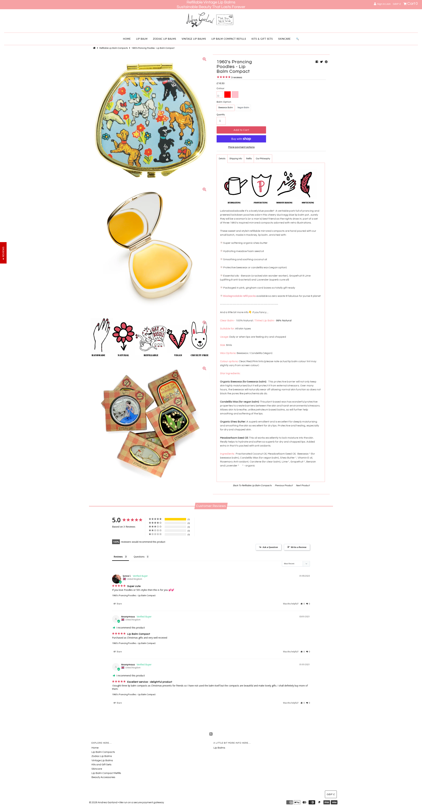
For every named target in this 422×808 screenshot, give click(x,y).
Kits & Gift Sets (262, 38)
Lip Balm (142, 38)
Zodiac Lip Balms (164, 38)
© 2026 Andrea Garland (103, 802)
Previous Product (284, 485)
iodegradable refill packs (240, 296)
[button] (302, 603)
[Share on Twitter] (321, 62)
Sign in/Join (383, 4)
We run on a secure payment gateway (141, 802)
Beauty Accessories (103, 777)
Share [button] (119, 603)
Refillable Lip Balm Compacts (113, 48)
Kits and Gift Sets (101, 764)
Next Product (303, 485)
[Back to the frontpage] (94, 48)
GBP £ (397, 4)
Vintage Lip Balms (194, 38)
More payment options (241, 147)
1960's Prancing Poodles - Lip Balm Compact (133, 595)
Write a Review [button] (298, 547)
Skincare (284, 38)
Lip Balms (219, 747)
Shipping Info (235, 158)
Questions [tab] (139, 556)
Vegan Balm (243, 107)
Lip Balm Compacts (103, 752)
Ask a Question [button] (270, 547)
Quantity (221, 114)
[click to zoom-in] (204, 59)
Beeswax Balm (225, 107)
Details (222, 158)
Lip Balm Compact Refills (228, 38)
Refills (249, 158)
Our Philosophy (263, 158)
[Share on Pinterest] (326, 62)
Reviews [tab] (118, 556)
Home (127, 38)
